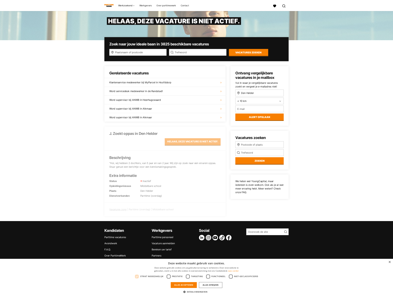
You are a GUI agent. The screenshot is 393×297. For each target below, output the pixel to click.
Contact (185, 5)
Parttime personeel (162, 237)
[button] (196, 291)
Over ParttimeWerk (115, 255)
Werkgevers (145, 5)
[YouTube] (215, 237)
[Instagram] (209, 237)
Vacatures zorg (117, 209)
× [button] (389, 262)
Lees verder (233, 271)
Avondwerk (110, 243)
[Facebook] (229, 237)
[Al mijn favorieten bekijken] (274, 5)
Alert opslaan (259, 117)
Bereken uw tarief (162, 249)
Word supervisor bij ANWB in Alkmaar (130, 108)
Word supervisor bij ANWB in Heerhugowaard (135, 99)
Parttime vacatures (115, 237)
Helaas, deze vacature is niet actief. (192, 141)
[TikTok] (222, 237)
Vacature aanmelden (163, 243)
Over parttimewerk (166, 5)
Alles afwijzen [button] (211, 285)
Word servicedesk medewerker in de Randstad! (136, 91)
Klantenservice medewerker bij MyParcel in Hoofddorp (140, 82)
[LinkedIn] (202, 237)
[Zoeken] (284, 5)
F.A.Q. (107, 249)
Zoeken (260, 160)
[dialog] (196, 278)
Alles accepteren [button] (183, 285)
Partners (156, 255)
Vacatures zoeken (248, 52)
